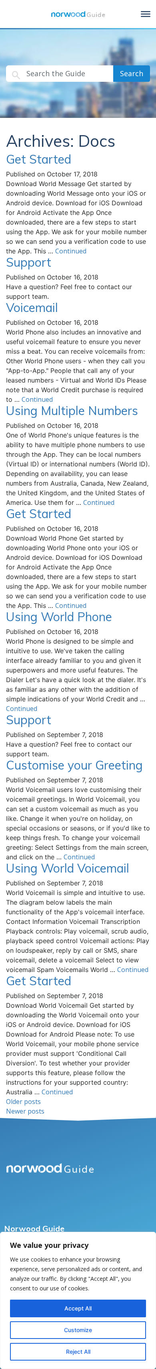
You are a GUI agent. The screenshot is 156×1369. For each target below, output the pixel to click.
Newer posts (25, 1111)
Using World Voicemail (67, 868)
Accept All (78, 1308)
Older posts (23, 1101)
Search (131, 73)
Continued (70, 251)
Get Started (38, 159)
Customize (78, 1329)
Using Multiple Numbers (72, 410)
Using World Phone (59, 616)
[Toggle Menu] (145, 14)
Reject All (78, 1351)
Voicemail (32, 307)
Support (28, 262)
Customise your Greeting (74, 765)
